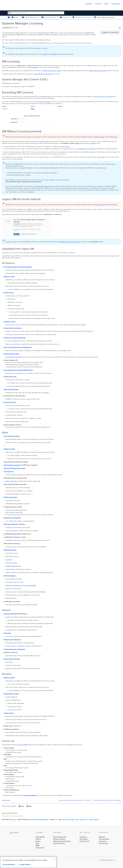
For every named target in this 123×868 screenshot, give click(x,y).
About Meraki (40, 837)
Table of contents (110, 32)
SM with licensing (100, 137)
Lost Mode (9, 559)
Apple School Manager (11, 524)
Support (106, 3)
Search (9, 12)
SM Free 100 (44, 141)
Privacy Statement (9, 864)
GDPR (37, 845)
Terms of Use (40, 848)
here (45, 48)
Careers (38, 839)
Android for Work (9, 614)
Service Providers (59, 843)
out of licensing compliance (43, 101)
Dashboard (89, 3)
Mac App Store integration (12, 465)
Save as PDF (120, 28)
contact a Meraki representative (42, 74)
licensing (82, 819)
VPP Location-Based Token (12, 468)
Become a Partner (59, 839)
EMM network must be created (52, 70)
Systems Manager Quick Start (97, 70)
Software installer (9, 449)
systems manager (94, 819)
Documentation (104, 839)
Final (55, 819)
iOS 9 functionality (9, 576)
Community (98, 3)
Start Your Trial (84, 841)
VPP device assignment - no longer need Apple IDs (21, 585)
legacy (77, 819)
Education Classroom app (13, 566)
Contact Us (83, 837)
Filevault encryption (15, 534)
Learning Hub (103, 843)
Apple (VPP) (52, 54)
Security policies (9, 713)
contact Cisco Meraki (29, 795)
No (30, 806)
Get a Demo (84, 839)
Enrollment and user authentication (15, 338)
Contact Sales (116, 3)
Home (16, 17)
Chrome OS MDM (22, 745)
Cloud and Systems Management (39, 819)
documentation (32, 67)
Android (45, 54)
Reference (13, 819)
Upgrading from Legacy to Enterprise (69, 242)
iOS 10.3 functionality (10, 497)
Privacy (38, 841)
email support (65, 146)
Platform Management (31, 17)
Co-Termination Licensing (83, 17)
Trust (37, 843)
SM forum (92, 149)
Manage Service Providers (62, 841)
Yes (22, 806)
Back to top (5, 800)
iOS (5, 550)
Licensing (66, 17)
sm (87, 819)
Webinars (102, 837)
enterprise (65, 819)
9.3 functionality (11, 550)
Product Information (50, 17)
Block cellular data (11, 481)
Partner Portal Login (59, 837)
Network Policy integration (13, 357)
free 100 (71, 819)
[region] (28, 862)
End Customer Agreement (43, 186)
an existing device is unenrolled (102, 96)
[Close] (54, 859)
